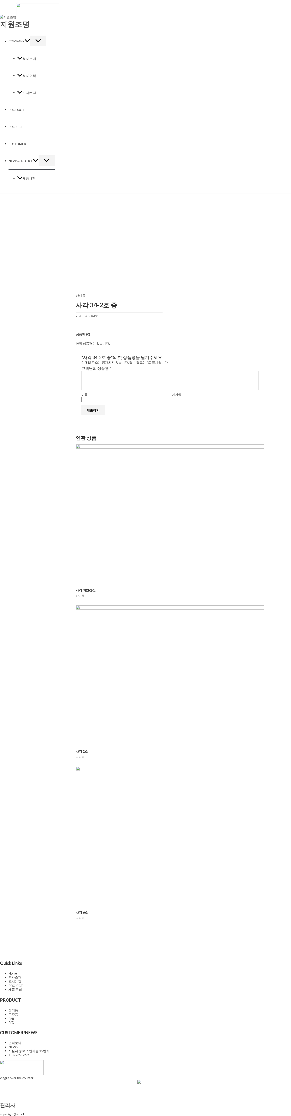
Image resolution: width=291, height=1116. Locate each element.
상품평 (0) (83, 334)
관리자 (7, 1105)
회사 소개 (29, 58)
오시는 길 (29, 93)
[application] (27, 41)
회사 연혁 (29, 76)
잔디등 (80, 295)
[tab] (83, 334)
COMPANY (16, 41)
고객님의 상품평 (96, 368)
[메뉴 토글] (38, 41)
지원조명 (15, 23)
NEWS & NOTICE (21, 161)
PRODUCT (16, 110)
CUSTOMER (17, 144)
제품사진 (29, 178)
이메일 (176, 394)
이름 (84, 394)
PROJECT (16, 127)
